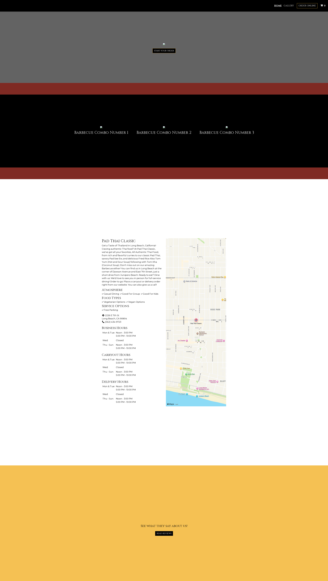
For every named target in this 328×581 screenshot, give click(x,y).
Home (278, 5)
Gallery (289, 5)
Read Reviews (164, 533)
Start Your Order (164, 50)
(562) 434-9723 (113, 322)
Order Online (307, 5)
